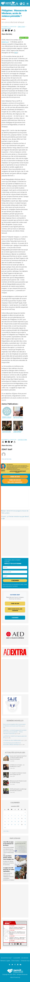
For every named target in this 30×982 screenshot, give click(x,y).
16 (5, 821)
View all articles (6, 459)
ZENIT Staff (21, 26)
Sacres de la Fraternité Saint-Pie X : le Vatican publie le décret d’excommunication (18, 757)
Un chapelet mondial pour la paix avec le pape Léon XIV (18, 773)
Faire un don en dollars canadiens (15, 481)
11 (11, 818)
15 (25, 818)
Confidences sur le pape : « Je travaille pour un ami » (17, 765)
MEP (16, 52)
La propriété (16, 958)
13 (18, 818)
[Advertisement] (15, 498)
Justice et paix (6, 28)
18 (11, 821)
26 (15, 824)
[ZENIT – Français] (8, 3)
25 (11, 824)
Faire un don (15, 477)
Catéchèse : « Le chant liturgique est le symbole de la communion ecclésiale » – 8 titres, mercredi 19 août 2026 (14, 732)
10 (8, 818)
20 (18, 821)
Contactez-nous (25, 960)
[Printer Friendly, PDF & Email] (23, 38)
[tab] (9, 923)
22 (25, 821)
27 (18, 824)
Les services (24, 958)
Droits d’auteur (15, 960)
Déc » (7, 831)
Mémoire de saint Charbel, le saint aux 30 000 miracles (18, 781)
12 (15, 818)
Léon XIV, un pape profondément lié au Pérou (8, 843)
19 (15, 821)
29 (25, 824)
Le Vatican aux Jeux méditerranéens (12, 740)
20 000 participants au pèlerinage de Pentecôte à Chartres (18, 789)
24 (8, 824)
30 (5, 827)
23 (5, 824)
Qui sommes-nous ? (6, 958)
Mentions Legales (5, 960)
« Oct (4, 831)
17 (8, 821)
